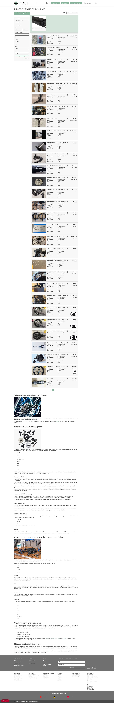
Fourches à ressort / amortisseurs (92, 676)
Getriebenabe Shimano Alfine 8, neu (56, 354)
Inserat (48, 651)
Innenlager (50, 378)
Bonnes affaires (45, 676)
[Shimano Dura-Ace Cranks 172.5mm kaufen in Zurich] (39, 146)
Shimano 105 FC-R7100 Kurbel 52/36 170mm (59, 189)
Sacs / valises (89, 683)
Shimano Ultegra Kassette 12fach (56, 177)
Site (16, 46)
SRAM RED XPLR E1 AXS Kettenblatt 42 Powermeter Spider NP (64, 272)
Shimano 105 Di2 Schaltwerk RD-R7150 (57, 154)
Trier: (64, 12)
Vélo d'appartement (90, 686)
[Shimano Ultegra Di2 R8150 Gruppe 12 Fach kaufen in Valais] (39, 205)
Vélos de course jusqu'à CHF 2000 (34, 675)
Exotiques (59, 674)
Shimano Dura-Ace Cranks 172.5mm (56, 142)
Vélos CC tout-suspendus (18, 675)
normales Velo (18, 418)
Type (16, 51)
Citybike (58, 638)
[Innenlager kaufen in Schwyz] (39, 382)
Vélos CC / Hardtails (17, 674)
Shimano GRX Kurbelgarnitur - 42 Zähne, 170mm (60, 260)
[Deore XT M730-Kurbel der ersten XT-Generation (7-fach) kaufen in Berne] (39, 134)
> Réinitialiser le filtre (26, 58)
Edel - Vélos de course (32, 674)
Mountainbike (34, 418)
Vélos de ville (45, 674)
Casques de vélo (89, 687)
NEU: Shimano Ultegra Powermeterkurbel (58, 307)
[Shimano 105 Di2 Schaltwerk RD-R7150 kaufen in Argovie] (39, 158)
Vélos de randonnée (46, 675)
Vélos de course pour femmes (33, 677)
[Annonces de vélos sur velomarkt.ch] (21, 3)
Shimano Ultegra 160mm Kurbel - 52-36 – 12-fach (60, 283)
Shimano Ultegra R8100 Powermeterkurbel (58, 319)
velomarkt (57, 421)
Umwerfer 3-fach (51, 95)
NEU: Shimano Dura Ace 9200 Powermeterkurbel (60, 331)
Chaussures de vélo (90, 688)
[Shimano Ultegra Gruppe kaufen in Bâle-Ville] (39, 51)
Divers (88, 684)
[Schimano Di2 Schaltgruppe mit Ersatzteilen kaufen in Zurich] (39, 75)
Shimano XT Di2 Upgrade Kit (54, 59)
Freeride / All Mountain (17, 677)
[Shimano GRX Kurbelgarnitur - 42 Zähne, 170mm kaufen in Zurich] (39, 264)
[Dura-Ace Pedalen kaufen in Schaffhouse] (39, 122)
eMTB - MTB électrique (75, 676)
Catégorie (17, 18)
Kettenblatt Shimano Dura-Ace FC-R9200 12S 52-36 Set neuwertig (64, 106)
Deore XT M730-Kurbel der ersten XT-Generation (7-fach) (62, 130)
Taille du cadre (18, 32)
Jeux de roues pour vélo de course (92, 675)
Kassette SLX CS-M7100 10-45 (55, 236)
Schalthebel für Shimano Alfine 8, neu (57, 343)
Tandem (59, 675)
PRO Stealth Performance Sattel (55, 165)
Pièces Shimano (89, 682)
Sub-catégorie (18, 22)
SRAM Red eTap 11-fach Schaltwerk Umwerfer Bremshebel (62, 248)
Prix (16, 27)
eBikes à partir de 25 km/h (76, 675)
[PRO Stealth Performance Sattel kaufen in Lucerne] (39, 169)
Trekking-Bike (27, 418)
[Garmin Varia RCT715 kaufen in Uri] (39, 40)
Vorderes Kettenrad (52, 225)
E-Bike (64, 638)
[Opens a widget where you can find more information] (5, 700)
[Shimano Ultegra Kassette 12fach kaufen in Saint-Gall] (39, 181)
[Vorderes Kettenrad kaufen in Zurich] (39, 228)
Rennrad (22, 418)
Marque (17, 41)
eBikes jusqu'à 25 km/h (75, 674)
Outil (87, 685)
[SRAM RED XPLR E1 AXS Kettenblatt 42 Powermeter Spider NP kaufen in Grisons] (39, 276)
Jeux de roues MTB (90, 674)
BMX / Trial (59, 676)
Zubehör (20, 651)
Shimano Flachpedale (53, 213)
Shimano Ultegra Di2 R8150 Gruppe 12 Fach (58, 201)
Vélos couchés (60, 677)
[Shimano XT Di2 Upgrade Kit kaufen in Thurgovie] (39, 63)
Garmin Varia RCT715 (53, 36)
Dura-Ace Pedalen (52, 118)
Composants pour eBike (90, 689)
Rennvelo (47, 638)
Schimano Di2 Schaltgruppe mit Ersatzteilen (59, 71)
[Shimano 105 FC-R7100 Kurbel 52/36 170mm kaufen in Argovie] (39, 193)
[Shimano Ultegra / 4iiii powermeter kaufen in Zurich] (39, 299)
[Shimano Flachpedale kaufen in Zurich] (39, 217)
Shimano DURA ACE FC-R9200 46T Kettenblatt (59, 366)
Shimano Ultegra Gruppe (53, 47)
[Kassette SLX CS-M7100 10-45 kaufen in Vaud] (39, 240)
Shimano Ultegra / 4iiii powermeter (56, 295)
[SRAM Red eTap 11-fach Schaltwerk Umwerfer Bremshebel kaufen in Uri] (39, 252)
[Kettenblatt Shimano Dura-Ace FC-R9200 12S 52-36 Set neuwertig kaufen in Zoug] (39, 110)
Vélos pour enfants (46, 677)
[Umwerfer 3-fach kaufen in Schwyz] (39, 99)
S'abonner (71, 667)
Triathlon (30, 676)
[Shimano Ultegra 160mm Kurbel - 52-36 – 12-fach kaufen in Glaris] (39, 287)
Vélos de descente (17, 676)
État (16, 37)
